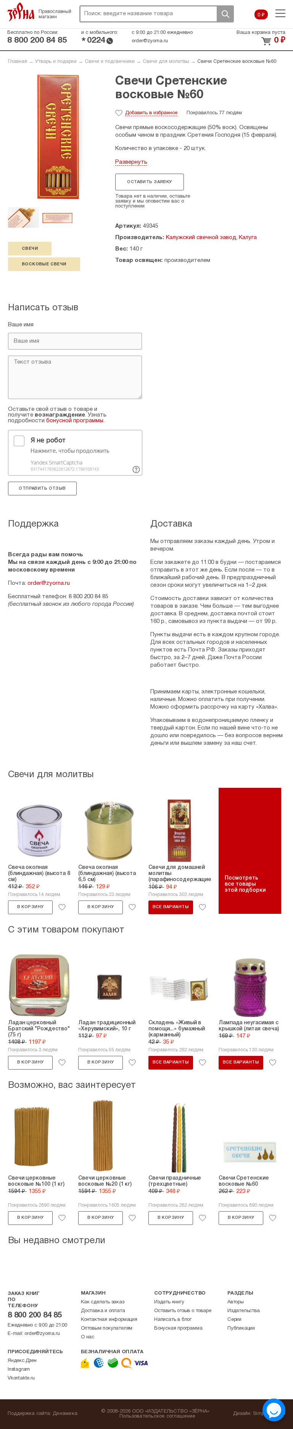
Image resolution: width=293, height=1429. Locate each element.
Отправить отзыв (42, 488)
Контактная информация (109, 1319)
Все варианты (171, 907)
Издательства (243, 1311)
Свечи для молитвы (166, 61)
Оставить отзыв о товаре (182, 1311)
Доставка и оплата (103, 1311)
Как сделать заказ (102, 1302)
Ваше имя (21, 324)
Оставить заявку (149, 182)
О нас (87, 1337)
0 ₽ (261, 15)
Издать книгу (169, 1302)
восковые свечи (44, 264)
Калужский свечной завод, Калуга (211, 237)
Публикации (241, 1328)
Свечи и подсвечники (110, 61)
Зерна (21, 11)
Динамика (65, 1413)
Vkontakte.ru (21, 1378)
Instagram (19, 1369)
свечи (30, 249)
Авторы (235, 1302)
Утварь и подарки (56, 61)
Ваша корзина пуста (261, 32)
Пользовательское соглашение (157, 1416)
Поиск (225, 14)
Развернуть (131, 162)
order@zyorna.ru (150, 41)
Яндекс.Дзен (22, 1361)
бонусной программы (74, 420)
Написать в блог (173, 1319)
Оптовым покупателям (106, 1328)
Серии (234, 1319)
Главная (17, 61)
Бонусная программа (178, 1328)
